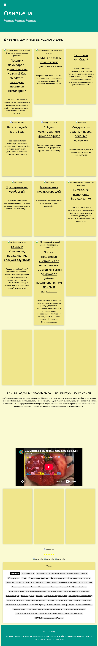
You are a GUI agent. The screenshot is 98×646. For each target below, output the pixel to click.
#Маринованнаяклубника (15, 600)
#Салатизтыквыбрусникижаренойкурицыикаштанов (44, 609)
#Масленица (16, 587)
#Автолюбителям (73, 573)
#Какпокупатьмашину (16, 591)
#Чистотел (54, 587)
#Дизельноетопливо (55, 591)
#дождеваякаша (19, 609)
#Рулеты (84, 573)
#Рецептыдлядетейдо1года (38, 578)
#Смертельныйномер (74, 578)
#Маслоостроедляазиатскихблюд (80, 596)
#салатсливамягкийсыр (84, 605)
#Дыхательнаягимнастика (68, 582)
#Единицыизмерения (57, 578)
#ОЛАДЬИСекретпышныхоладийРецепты (49, 618)
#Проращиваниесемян (57, 573)
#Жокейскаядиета (51, 582)
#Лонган (25, 587)
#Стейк (24, 578)
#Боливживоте (42, 573)
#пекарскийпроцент (53, 605)
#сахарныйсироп (68, 605)
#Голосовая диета (85, 582)
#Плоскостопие (43, 587)
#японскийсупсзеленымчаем (57, 600)
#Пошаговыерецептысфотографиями (76, 591)
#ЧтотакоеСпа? (65, 587)
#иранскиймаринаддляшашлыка (80, 600)
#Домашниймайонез (79, 587)
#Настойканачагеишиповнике (74, 609)
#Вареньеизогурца (12, 596)
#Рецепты (15, 573)
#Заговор (39, 582)
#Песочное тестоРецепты (73, 613)
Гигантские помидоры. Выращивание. (81, 194)
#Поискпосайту (28, 582)
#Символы (10, 582)
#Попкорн (39, 596)
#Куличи (87, 578)
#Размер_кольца (13, 578)
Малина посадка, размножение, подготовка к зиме (49, 62)
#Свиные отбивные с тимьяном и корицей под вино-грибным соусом (39, 613)
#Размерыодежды (28, 573)
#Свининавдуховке (27, 596)
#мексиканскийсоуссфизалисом (17, 605)
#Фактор (18, 582)
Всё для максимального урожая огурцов (49, 131)
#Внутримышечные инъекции (36, 591)
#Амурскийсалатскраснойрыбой (55, 596)
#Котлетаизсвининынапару (35, 600)
